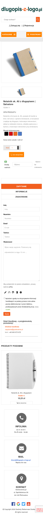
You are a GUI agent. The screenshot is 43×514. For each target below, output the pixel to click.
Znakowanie (21, 196)
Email (5, 223)
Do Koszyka (22, 403)
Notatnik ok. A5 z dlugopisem (21, 393)
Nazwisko (7, 214)
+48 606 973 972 (15, 332)
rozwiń (8, 309)
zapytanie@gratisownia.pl (14, 329)
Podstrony (35, 34)
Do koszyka (18, 155)
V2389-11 (6, 107)
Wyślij (7, 314)
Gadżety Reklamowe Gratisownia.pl (28, 509)
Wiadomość (7, 242)
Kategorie (7, 34)
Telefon (6, 233)
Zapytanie (21, 186)
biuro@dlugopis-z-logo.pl (21, 460)
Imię (5, 205)
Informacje (21, 191)
